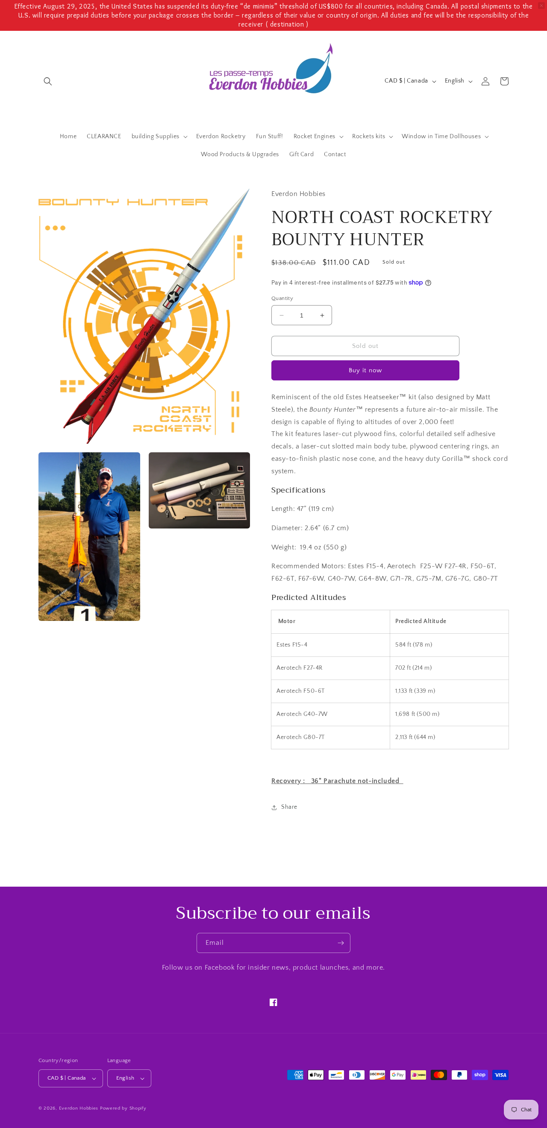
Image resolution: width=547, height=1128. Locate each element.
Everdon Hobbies (79, 1108)
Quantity (282, 298)
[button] (47, 81)
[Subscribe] (340, 943)
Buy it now (365, 370)
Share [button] (289, 807)
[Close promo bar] (541, 5)
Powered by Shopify (123, 1108)
